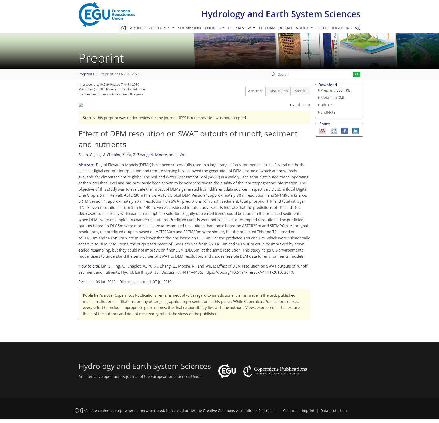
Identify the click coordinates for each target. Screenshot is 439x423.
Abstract (255, 91)
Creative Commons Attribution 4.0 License (238, 410)
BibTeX (326, 104)
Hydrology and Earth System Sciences (280, 14)
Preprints (86, 74)
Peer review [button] (240, 27)
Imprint (308, 410)
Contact (289, 410)
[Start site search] (356, 74)
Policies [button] (213, 27)
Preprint (328, 90)
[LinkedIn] (355, 130)
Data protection (333, 410)
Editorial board (275, 27)
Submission (189, 27)
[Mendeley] (322, 130)
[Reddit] (333, 130)
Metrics (301, 91)
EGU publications (334, 27)
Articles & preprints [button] (150, 27)
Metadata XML (333, 97)
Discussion (279, 91)
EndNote (328, 112)
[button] (273, 74)
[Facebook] (344, 130)
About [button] (303, 27)
